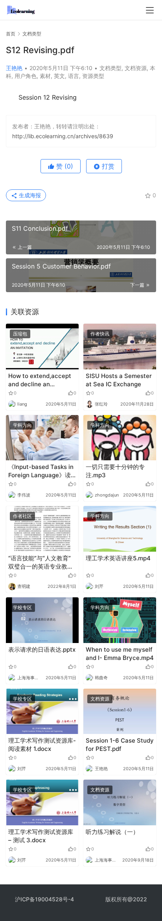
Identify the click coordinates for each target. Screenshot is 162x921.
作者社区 (22, 516)
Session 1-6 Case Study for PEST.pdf (120, 744)
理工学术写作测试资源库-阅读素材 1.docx (42, 744)
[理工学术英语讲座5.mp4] (119, 529)
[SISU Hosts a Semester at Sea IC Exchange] (119, 346)
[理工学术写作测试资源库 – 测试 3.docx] (42, 802)
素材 (45, 75)
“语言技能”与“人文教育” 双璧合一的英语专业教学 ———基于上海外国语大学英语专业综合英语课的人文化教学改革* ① (40, 562)
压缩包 (20, 334)
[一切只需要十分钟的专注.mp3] (119, 438)
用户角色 (26, 75)
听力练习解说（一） (112, 832)
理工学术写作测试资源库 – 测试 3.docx (40, 836)
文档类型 (110, 68)
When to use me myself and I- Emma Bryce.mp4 (120, 654)
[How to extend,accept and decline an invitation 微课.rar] (42, 346)
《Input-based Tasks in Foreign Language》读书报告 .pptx (41, 471)
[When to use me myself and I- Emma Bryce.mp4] (119, 620)
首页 (10, 34)
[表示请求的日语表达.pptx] (42, 620)
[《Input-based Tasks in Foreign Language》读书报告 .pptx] (42, 438)
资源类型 (93, 75)
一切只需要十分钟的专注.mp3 (115, 471)
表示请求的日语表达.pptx (41, 649)
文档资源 (136, 68)
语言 (73, 75)
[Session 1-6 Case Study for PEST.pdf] (119, 711)
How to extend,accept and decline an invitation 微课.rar (39, 380)
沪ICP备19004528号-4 (45, 899)
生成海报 (29, 195)
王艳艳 (14, 68)
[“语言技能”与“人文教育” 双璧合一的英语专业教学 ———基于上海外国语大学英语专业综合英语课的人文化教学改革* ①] (42, 529)
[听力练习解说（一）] (119, 802)
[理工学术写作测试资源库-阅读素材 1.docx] (42, 711)
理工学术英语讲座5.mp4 (118, 558)
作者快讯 (99, 334)
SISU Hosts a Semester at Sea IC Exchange (119, 380)
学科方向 (22, 425)
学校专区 (22, 607)
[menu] (150, 10)
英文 (59, 75)
